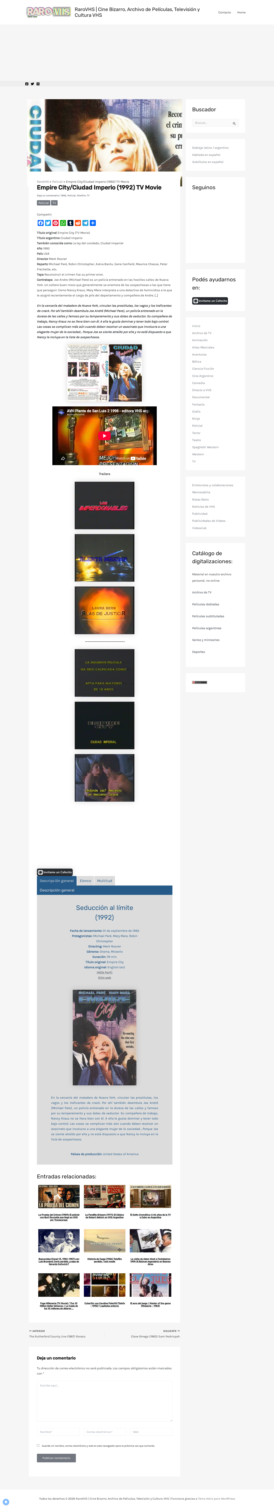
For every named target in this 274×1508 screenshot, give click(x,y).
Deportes (198, 652)
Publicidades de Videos (209, 521)
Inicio (196, 326)
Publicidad (199, 513)
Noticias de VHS (203, 506)
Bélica (196, 361)
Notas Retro (200, 499)
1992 (63, 195)
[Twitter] (32, 84)
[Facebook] (27, 84)
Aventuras (199, 354)
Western (198, 454)
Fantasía (198, 404)
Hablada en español (206, 155)
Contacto (224, 12)
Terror (196, 433)
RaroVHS (43, 181)
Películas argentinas (206, 628)
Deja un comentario (48, 195)
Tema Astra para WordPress (216, 1498)
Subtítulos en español (207, 162)
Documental (201, 397)
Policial (57, 181)
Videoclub (199, 528)
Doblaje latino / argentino (210, 148)
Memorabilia (201, 492)
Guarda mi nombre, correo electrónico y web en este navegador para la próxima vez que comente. (98, 1445)
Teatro (196, 440)
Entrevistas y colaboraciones (212, 485)
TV (88, 195)
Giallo (196, 411)
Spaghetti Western (205, 447)
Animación (200, 340)
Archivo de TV (202, 333)
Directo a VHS (201, 390)
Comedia (198, 383)
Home (241, 12)
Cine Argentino (202, 376)
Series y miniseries (206, 640)
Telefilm (81, 195)
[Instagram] (38, 84)
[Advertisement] (137, 53)
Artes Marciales (203, 347)
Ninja (196, 418)
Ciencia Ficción (203, 369)
